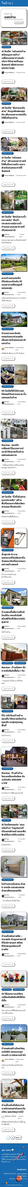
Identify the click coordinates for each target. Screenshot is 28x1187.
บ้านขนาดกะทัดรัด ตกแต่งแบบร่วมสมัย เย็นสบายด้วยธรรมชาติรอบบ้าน (14, 338)
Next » (18, 1137)
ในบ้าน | (7, 3)
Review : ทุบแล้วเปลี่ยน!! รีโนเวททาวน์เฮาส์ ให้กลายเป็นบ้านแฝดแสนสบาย (13, 450)
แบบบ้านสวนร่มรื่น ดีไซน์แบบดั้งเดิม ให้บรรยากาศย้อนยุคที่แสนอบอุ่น (12, 283)
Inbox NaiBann (22, 1173)
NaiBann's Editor (10, 1116)
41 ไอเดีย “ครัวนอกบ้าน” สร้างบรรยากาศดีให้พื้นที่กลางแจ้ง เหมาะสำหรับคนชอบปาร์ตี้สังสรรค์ (14, 164)
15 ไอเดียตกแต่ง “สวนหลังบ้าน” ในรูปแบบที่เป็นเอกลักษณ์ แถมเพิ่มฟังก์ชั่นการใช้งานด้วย (14, 829)
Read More (7, 81)
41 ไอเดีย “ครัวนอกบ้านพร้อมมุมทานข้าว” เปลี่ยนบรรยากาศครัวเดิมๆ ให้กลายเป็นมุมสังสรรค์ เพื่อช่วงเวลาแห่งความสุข (14, 60)
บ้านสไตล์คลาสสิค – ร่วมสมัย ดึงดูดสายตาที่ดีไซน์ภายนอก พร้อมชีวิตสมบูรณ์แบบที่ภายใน (14, 942)
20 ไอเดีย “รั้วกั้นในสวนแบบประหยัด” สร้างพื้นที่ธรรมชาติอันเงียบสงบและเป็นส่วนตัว (14, 501)
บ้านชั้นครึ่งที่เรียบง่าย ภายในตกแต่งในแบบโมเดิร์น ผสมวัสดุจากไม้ (14, 1108)
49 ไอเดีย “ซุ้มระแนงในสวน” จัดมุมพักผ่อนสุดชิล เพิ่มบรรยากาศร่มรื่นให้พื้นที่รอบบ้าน (14, 113)
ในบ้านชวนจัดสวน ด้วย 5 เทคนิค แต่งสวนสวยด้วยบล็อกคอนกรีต (13, 887)
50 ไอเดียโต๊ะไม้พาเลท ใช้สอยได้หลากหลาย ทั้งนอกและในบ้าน (14, 394)
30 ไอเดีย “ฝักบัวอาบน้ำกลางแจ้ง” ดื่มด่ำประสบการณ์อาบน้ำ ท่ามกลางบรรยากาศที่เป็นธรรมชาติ (14, 223)
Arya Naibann (10, 72)
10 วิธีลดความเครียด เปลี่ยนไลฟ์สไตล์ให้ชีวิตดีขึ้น (13, 997)
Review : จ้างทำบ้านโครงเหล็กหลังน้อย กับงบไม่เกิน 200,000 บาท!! (13, 778)
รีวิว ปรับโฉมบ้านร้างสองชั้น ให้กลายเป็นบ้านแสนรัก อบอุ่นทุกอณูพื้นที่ (14, 720)
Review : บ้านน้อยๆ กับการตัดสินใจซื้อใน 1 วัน (14, 669)
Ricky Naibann (9, 347)
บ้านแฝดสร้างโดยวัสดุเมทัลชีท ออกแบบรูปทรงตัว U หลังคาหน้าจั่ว (14, 1052)
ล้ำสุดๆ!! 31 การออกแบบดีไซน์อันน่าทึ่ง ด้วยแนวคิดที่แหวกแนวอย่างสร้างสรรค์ (13, 559)
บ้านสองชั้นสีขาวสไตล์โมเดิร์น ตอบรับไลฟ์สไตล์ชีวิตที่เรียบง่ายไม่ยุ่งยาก (13, 617)
